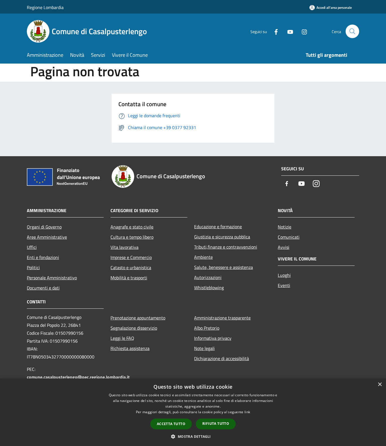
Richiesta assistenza (129, 348)
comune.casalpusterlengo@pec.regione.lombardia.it (78, 377)
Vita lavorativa (124, 247)
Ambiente (203, 257)
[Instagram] (302, 31)
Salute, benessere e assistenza (223, 267)
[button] (193, 436)
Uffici (32, 247)
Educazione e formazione (218, 226)
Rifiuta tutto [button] (215, 423)
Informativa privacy (212, 338)
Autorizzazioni (208, 277)
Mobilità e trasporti (128, 277)
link (247, 412)
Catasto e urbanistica (130, 267)
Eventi (284, 285)
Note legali (204, 348)
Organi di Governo (44, 226)
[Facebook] (273, 31)
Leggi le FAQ (122, 338)
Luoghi (284, 275)
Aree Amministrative (47, 237)
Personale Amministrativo (52, 277)
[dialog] (193, 412)
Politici (33, 267)
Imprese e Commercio (131, 257)
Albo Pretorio (206, 328)
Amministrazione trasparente (222, 317)
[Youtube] (288, 31)
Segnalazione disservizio (133, 328)
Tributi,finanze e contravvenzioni (225, 246)
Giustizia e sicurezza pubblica (222, 236)
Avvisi (283, 247)
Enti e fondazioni (43, 257)
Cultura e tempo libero (131, 237)
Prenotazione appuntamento (137, 317)
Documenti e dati (43, 287)
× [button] (380, 384)
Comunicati (289, 237)
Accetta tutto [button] (171, 423)
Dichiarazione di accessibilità (221, 358)
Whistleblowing (209, 287)
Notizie (284, 226)
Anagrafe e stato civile (131, 226)
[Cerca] (352, 31)
